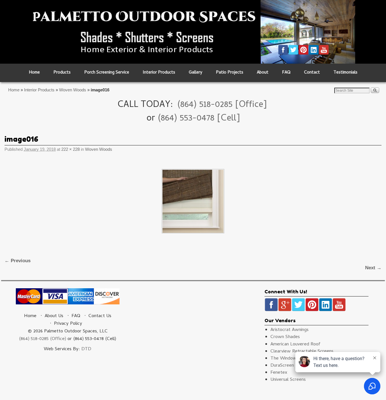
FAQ (286, 72)
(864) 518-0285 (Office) (42, 339)
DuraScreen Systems (291, 366)
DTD (86, 349)
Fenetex (278, 373)
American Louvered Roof (295, 345)
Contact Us (99, 316)
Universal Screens (288, 380)
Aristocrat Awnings (289, 330)
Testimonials (345, 72)
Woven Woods (72, 89)
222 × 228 (70, 149)
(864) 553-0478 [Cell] (199, 118)
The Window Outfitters (294, 359)
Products (62, 72)
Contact (312, 72)
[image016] (193, 201)
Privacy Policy (68, 324)
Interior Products (159, 72)
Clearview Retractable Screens (301, 352)
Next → (373, 267)
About (262, 72)
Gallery (195, 72)
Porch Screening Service (106, 72)
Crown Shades (285, 337)
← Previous (18, 260)
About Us (54, 316)
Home (34, 72)
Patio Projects (229, 72)
